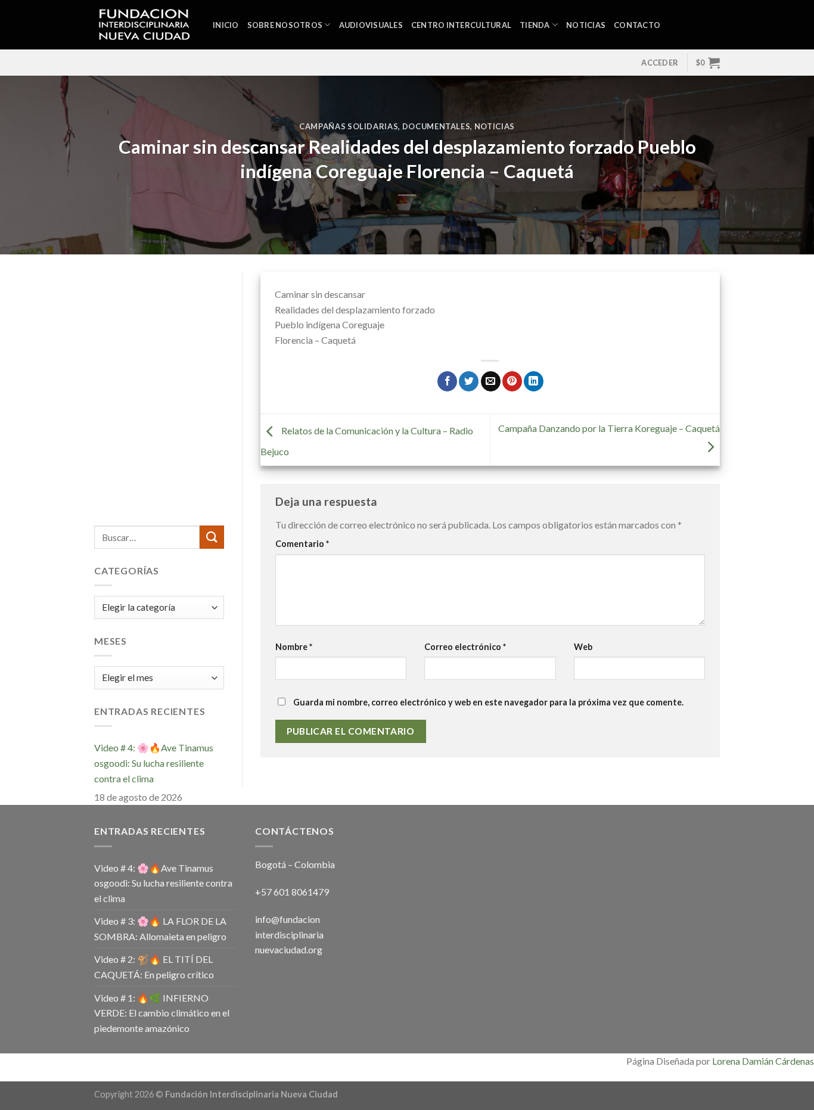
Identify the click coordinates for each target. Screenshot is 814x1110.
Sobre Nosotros (285, 25)
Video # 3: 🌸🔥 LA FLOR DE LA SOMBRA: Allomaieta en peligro (160, 928)
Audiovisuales (371, 25)
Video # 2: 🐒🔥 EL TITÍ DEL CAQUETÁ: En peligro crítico (154, 966)
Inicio (226, 25)
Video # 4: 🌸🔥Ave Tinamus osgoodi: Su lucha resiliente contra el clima (153, 762)
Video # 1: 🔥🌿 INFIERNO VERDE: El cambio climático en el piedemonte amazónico (161, 1013)
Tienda (535, 25)
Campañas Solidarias (348, 126)
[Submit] (211, 537)
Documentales (436, 126)
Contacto (637, 25)
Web (583, 647)
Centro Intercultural (461, 25)
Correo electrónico (465, 647)
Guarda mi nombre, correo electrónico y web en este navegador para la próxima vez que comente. (488, 702)
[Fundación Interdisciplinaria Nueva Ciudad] (144, 25)
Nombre (293, 647)
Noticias (585, 25)
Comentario (302, 544)
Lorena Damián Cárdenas (763, 1061)
